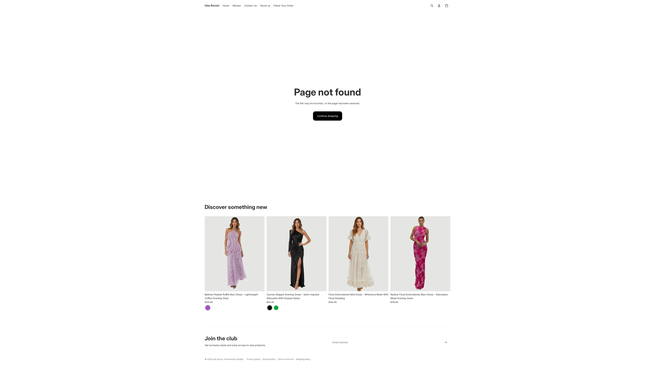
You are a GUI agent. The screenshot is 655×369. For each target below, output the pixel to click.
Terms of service (286, 359)
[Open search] (432, 5)
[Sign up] (445, 342)
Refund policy (269, 359)
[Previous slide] (210, 253)
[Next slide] (259, 253)
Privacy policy (254, 359)
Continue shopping (327, 115)
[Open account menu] (439, 5)
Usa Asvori (218, 359)
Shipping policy (303, 359)
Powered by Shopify (233, 359)
